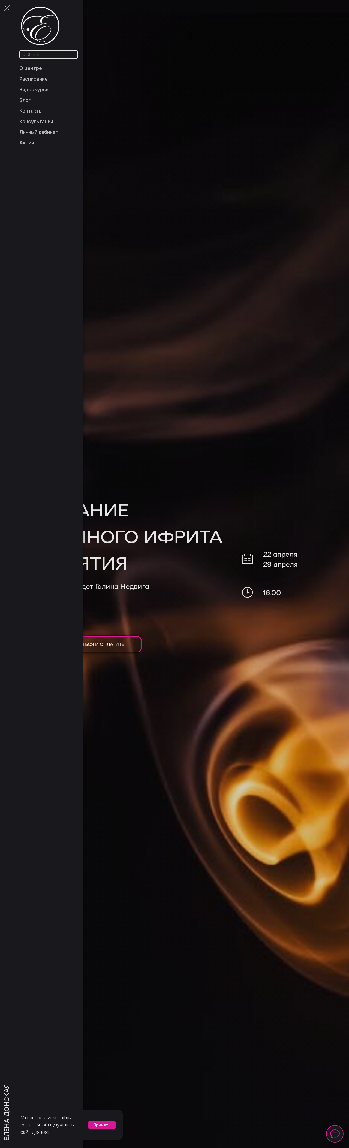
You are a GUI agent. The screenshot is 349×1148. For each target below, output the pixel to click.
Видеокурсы (34, 89)
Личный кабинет (38, 132)
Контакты (31, 111)
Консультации (36, 121)
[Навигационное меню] (7, 8)
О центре (30, 68)
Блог (25, 100)
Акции (26, 143)
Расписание (33, 79)
